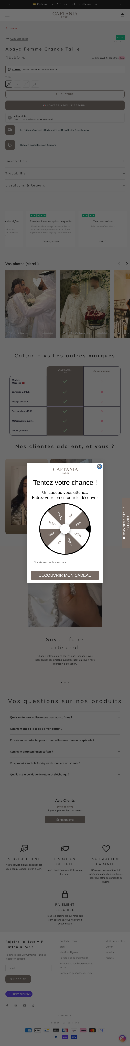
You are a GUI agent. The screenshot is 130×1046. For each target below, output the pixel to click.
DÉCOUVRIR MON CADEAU (65, 575)
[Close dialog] (99, 466)
